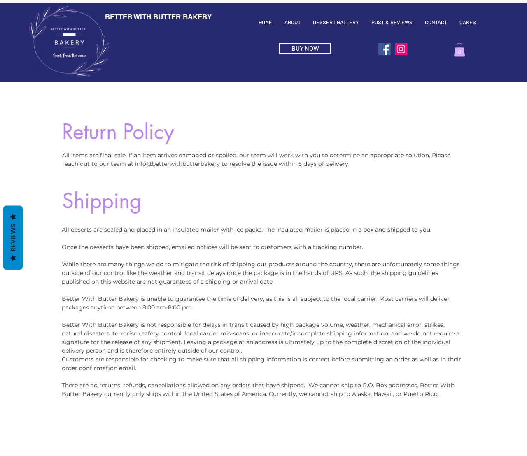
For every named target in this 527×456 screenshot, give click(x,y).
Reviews (13, 238)
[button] (459, 49)
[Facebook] (384, 49)
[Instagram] (401, 49)
